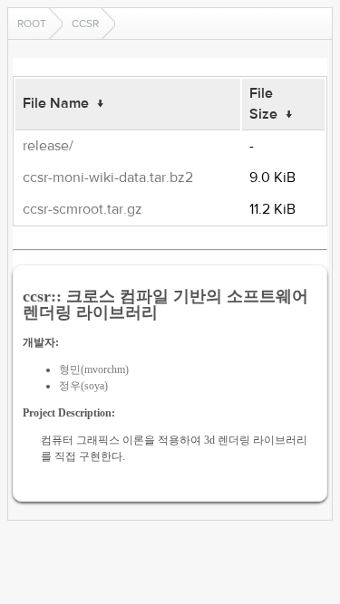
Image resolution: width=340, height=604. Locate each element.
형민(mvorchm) (94, 369)
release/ (48, 146)
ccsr (85, 23)
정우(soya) (83, 385)
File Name (56, 103)
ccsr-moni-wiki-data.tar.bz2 (108, 177)
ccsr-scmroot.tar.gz (82, 209)
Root (31, 23)
